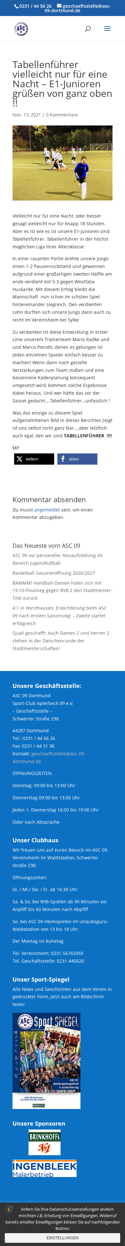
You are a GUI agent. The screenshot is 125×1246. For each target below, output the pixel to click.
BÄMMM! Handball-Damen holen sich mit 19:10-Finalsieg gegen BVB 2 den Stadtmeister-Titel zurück (63, 590)
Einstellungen (62, 1238)
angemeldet (47, 510)
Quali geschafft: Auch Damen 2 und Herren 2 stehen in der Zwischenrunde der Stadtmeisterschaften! (61, 640)
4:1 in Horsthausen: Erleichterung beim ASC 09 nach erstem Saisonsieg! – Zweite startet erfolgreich (60, 615)
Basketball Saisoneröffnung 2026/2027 (54, 573)
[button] (34, 459)
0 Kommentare (62, 115)
